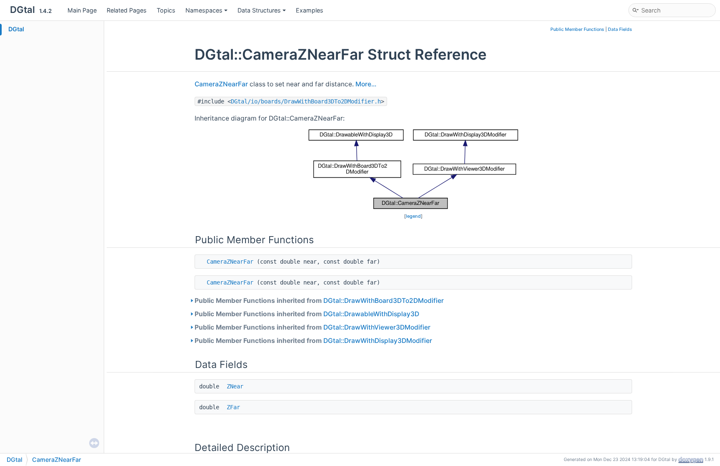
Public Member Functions (577, 29)
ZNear (235, 386)
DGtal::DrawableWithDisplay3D (371, 314)
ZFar (233, 407)
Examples (309, 10)
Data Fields (620, 29)
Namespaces (203, 10)
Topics (166, 10)
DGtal (16, 29)
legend (413, 216)
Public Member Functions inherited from (319, 301)
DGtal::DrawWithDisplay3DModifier (377, 341)
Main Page (82, 10)
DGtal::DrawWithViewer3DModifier (376, 327)
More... (365, 84)
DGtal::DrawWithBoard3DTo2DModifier (383, 301)
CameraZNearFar (221, 84)
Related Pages (127, 10)
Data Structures (259, 10)
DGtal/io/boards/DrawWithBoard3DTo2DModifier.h (306, 101)
